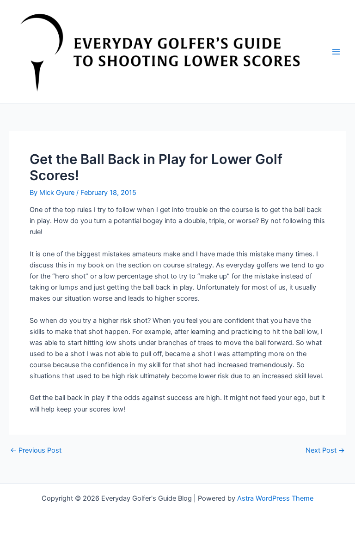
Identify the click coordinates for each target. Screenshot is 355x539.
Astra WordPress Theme (275, 498)
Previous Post (35, 450)
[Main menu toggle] (336, 51)
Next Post (325, 450)
